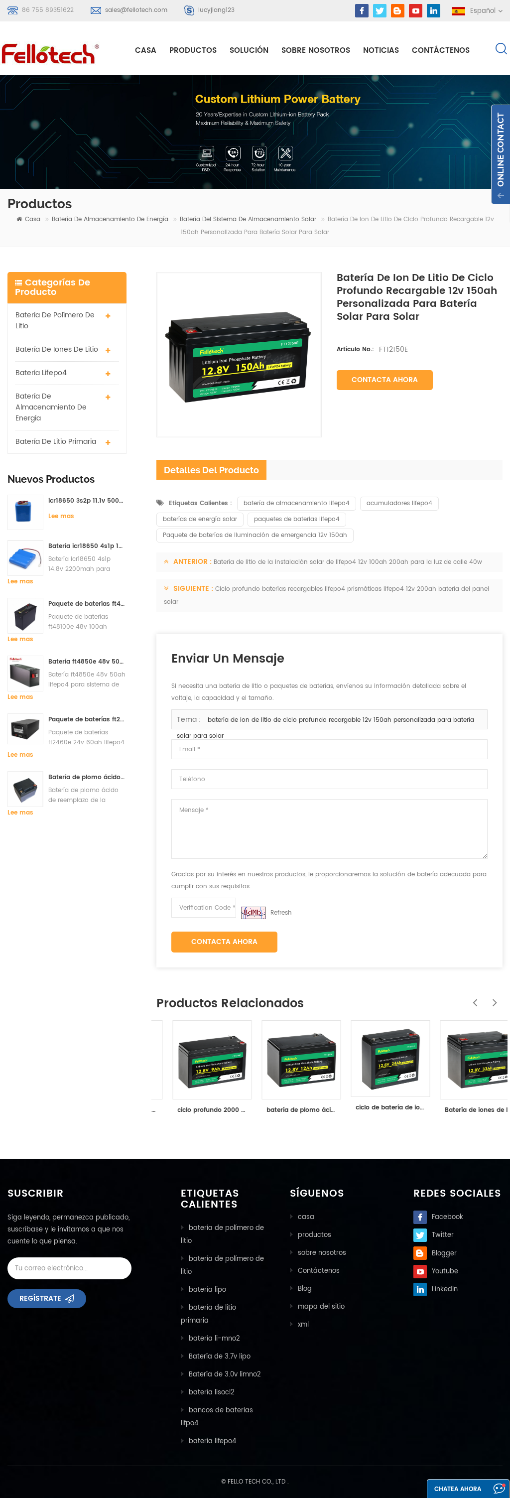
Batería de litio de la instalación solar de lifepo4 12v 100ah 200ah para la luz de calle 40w (348, 562)
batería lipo (207, 1290)
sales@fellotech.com (136, 10)
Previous (473, 997)
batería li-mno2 (214, 1339)
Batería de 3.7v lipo (220, 1357)
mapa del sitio (321, 1307)
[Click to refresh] (253, 913)
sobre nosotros (315, 50)
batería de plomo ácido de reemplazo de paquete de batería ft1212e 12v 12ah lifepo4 (286, 1110)
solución (249, 50)
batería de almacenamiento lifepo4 (297, 503)
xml (303, 1325)
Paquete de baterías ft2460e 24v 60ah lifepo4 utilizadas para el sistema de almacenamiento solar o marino (87, 719)
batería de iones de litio (56, 349)
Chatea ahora (457, 1489)
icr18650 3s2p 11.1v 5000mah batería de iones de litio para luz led (87, 501)
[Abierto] (500, 154)
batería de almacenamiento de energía (110, 219)
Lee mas (61, 516)
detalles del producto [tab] (211, 470)
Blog (305, 1289)
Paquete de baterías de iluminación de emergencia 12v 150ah (255, 535)
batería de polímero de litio (55, 320)
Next (493, 997)
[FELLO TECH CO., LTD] (51, 52)
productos (314, 1235)
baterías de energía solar (200, 519)
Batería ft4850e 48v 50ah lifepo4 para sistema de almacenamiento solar (87, 662)
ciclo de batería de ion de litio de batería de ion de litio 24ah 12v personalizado (375, 1107)
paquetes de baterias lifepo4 (297, 519)
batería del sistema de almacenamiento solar (248, 219)
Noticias (381, 50)
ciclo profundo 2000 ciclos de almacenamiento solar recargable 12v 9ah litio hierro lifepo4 (197, 1110)
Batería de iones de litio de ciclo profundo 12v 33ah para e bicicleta (464, 1110)
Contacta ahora (385, 380)
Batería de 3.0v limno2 (225, 1374)
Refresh (281, 913)
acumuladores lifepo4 (399, 503)
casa (145, 50)
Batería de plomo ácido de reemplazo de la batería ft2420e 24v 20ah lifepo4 (87, 777)
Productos (193, 50)
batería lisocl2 (212, 1392)
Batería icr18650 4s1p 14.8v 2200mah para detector (87, 546)
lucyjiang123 (216, 10)
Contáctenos (441, 50)
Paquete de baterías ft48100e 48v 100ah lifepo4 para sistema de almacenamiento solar (87, 604)
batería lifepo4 (41, 373)
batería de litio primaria (55, 441)
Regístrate (40, 1298)
